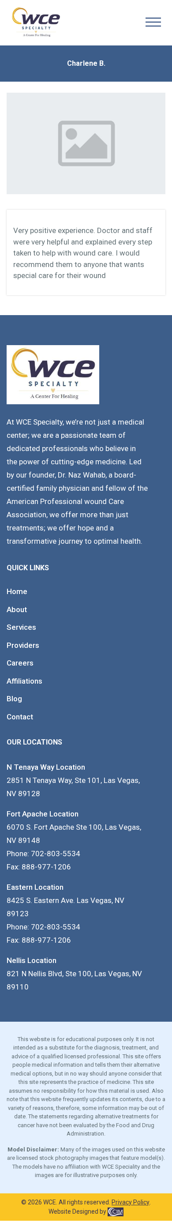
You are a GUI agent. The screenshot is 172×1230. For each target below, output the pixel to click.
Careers (20, 662)
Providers (23, 645)
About (17, 609)
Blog (14, 698)
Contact (20, 716)
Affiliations (24, 681)
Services (21, 627)
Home (17, 591)
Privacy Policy (131, 1202)
